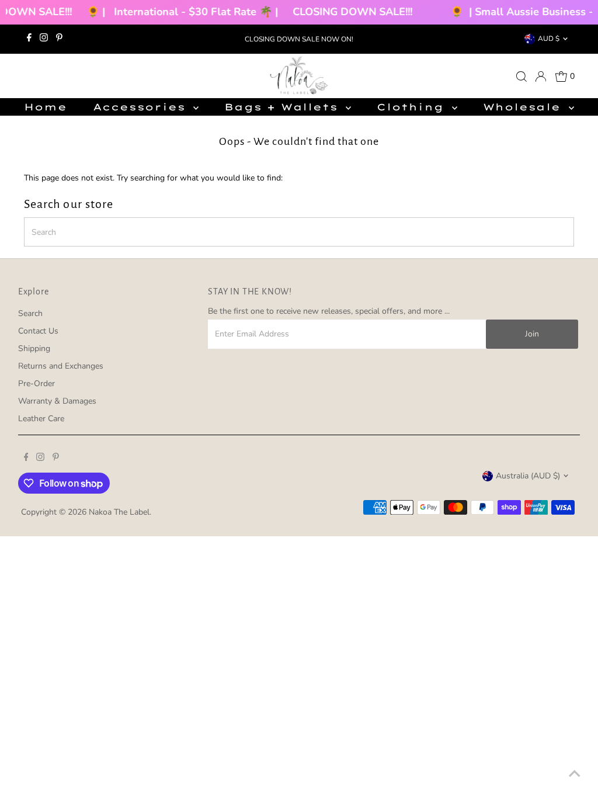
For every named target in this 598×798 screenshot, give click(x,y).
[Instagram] (44, 39)
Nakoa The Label (119, 512)
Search (30, 313)
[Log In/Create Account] (541, 76)
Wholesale (524, 107)
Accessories (142, 107)
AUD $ (548, 38)
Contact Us (38, 330)
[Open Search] (521, 76)
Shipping (34, 348)
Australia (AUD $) (528, 475)
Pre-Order (36, 383)
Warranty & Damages (57, 401)
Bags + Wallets (283, 107)
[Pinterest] (59, 39)
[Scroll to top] (574, 774)
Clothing (412, 107)
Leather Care (41, 418)
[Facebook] (29, 39)
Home (45, 107)
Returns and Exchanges (60, 366)
